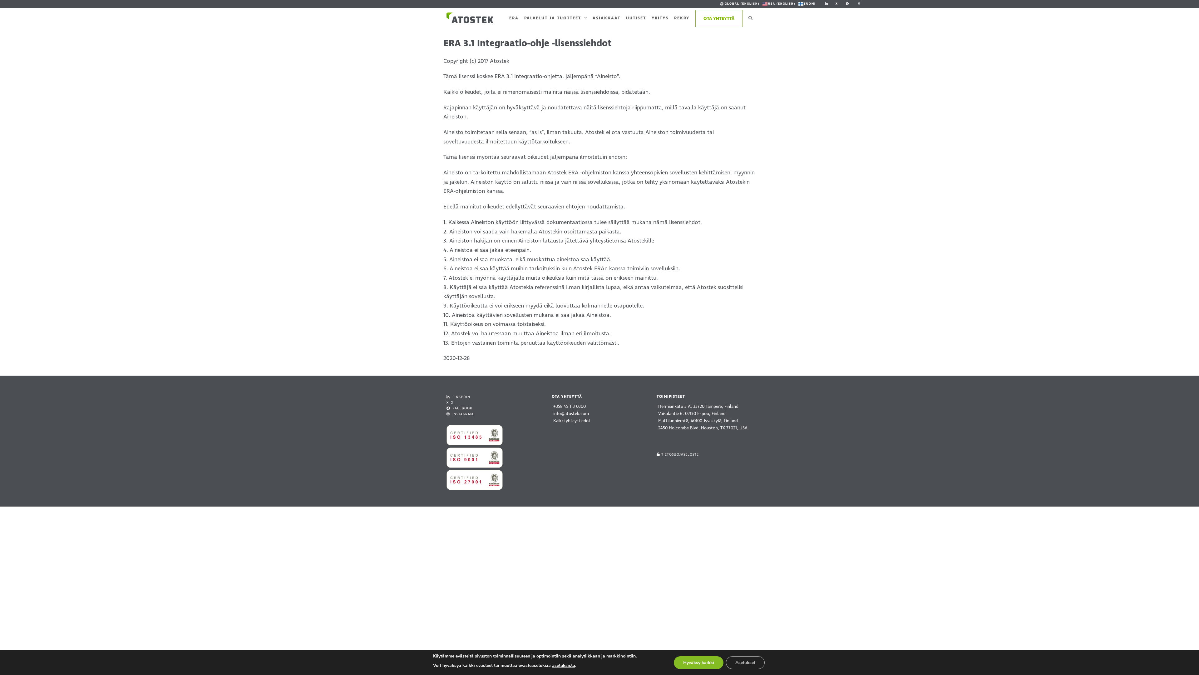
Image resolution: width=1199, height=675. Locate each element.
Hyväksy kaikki (698, 663)
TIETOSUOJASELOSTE (680, 454)
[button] (750, 18)
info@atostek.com (571, 414)
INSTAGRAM (462, 414)
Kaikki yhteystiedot (571, 421)
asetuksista (563, 665)
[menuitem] (739, 4)
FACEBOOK (461, 408)
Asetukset (745, 663)
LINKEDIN (460, 397)
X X (450, 402)
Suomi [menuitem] (810, 4)
